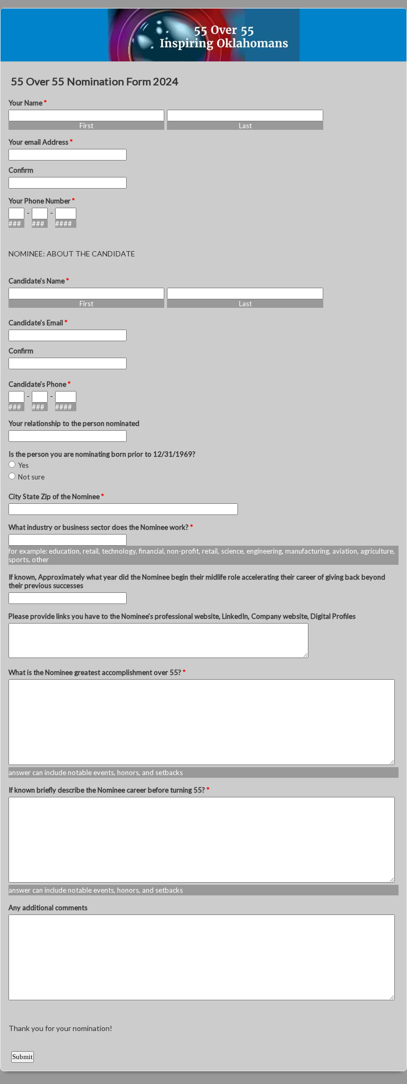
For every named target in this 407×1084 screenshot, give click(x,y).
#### (63, 223)
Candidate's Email (37, 322)
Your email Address (40, 142)
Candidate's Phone (39, 384)
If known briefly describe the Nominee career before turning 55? (108, 790)
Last (245, 125)
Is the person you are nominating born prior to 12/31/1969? (102, 454)
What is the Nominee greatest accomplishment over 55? (96, 672)
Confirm (20, 170)
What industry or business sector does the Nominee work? (100, 527)
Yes (23, 465)
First (86, 125)
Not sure (31, 477)
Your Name (27, 103)
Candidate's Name (38, 281)
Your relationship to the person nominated (73, 423)
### (14, 223)
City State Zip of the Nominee (56, 496)
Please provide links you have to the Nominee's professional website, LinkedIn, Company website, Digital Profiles (182, 616)
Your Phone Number (41, 201)
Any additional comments (47, 907)
